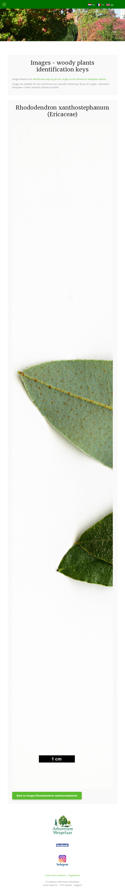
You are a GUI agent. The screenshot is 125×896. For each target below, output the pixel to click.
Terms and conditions (55, 875)
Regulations (74, 875)
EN (112, 5)
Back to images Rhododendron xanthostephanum (47, 795)
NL (94, 5)
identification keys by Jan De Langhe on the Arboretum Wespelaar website (69, 79)
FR (103, 5)
